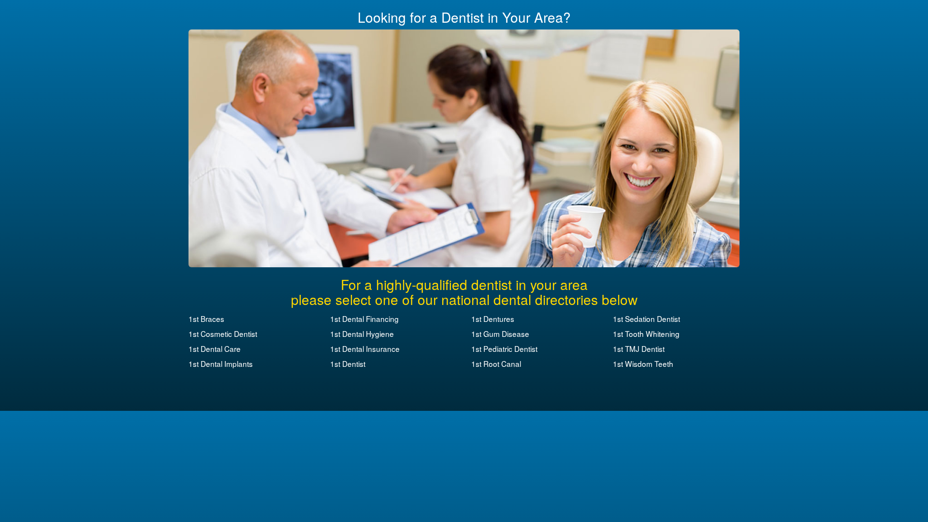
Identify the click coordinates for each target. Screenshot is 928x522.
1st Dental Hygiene (362, 333)
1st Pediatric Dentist (504, 348)
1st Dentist (347, 363)
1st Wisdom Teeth (643, 363)
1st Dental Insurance (365, 348)
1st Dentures (492, 318)
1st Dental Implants (220, 363)
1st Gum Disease (500, 333)
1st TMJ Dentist (639, 348)
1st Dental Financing (364, 318)
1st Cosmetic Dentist (222, 333)
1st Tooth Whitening (646, 333)
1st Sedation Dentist (646, 318)
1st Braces (206, 318)
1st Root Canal (496, 363)
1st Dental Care (214, 348)
